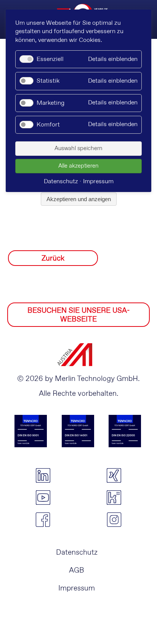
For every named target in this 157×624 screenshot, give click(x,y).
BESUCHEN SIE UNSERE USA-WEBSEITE (78, 315)
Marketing (50, 103)
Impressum (76, 588)
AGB (76, 570)
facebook (42, 519)
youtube (42, 497)
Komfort (48, 125)
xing (114, 475)
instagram (114, 519)
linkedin (42, 475)
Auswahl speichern (78, 148)
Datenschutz (77, 552)
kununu (114, 497)
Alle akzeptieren (78, 166)
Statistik (48, 81)
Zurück (53, 258)
